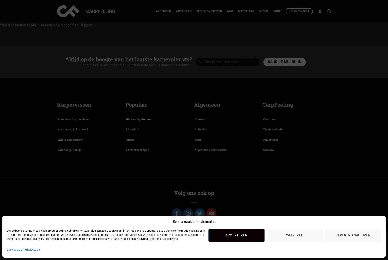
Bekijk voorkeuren (353, 235)
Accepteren (236, 235)
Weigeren (295, 235)
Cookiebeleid (14, 249)
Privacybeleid (32, 249)
